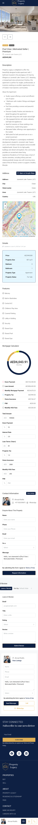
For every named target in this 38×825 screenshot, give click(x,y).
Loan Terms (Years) (9, 442)
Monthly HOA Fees (8, 469)
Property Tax (6, 451)
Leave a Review (6, 588)
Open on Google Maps (27, 173)
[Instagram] (19, 753)
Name (4, 515)
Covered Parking (10, 313)
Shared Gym (9, 328)
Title (3, 611)
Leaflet (15, 236)
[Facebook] (11, 753)
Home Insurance (8, 460)
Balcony (7, 293)
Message (5, 553)
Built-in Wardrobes (11, 298)
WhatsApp (32, 502)
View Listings (30, 493)
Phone (4, 525)
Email (4, 534)
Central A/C (8, 303)
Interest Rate (6, 432)
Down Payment (7, 423)
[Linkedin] (26, 753)
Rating (4, 620)
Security (7, 323)
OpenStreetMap (24, 236)
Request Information (19, 573)
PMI (3, 479)
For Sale (11, 45)
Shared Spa (8, 338)
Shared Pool (9, 333)
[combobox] (19, 547)
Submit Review (19, 646)
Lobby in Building (10, 318)
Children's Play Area (11, 308)
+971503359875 (20, 502)
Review (4, 629)
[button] (19, 19)
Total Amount (6, 414)
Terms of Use (30, 568)
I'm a (4, 543)
